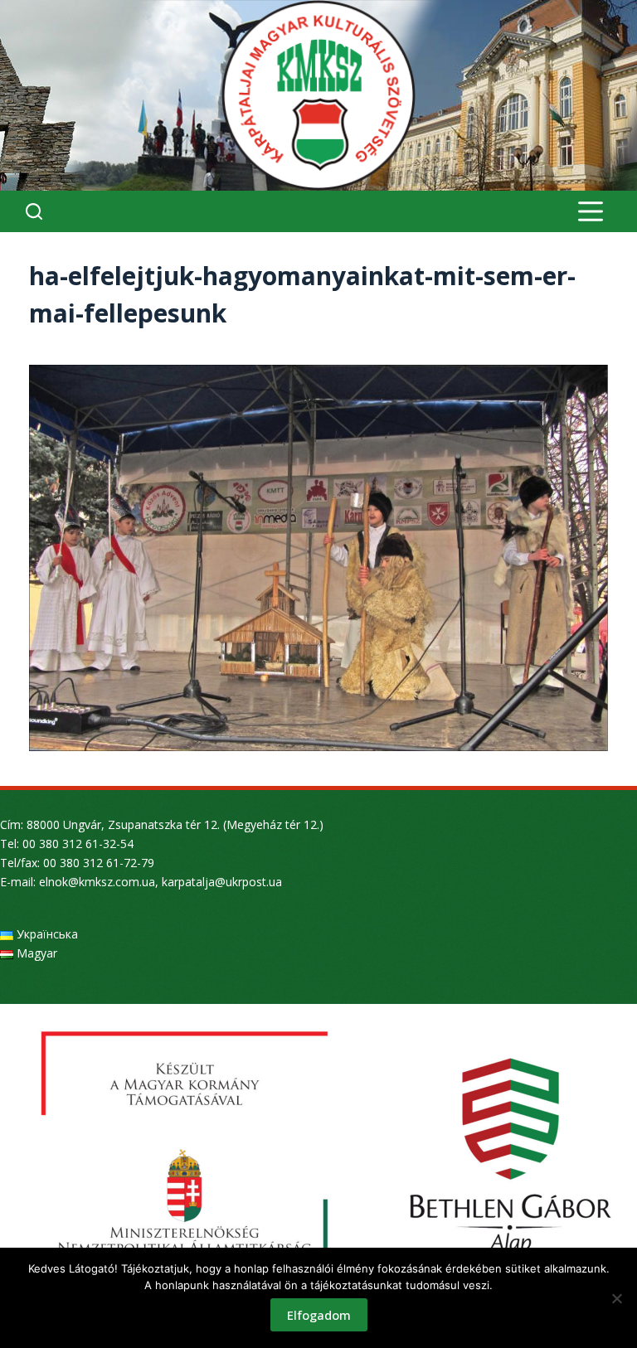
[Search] (34, 211)
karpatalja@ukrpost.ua (222, 882)
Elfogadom (319, 1315)
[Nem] (616, 1298)
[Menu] (590, 211)
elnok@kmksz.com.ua (97, 882)
